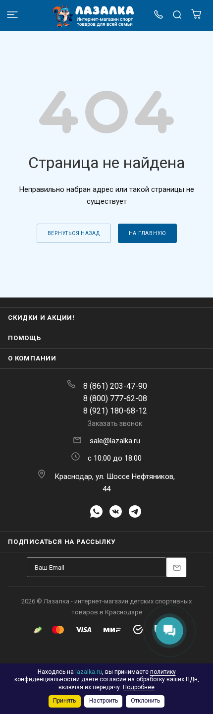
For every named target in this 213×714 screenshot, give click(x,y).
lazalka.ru (88, 671)
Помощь (24, 338)
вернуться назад (74, 233)
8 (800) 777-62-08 (115, 398)
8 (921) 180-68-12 (115, 411)
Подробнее (139, 687)
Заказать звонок (115, 423)
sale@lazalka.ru (115, 440)
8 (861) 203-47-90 (115, 386)
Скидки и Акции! (41, 317)
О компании (32, 358)
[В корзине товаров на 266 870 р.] (196, 16)
